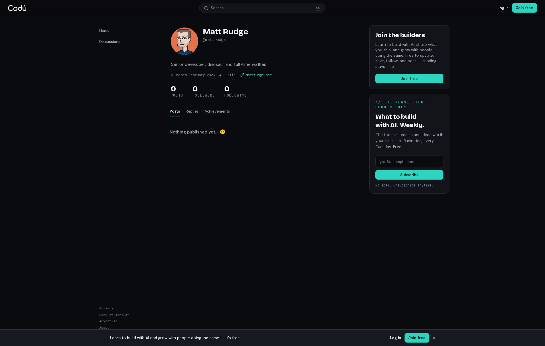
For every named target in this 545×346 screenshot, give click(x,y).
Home (104, 30)
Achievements (217, 111)
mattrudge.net (259, 75)
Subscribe (409, 174)
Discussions (109, 41)
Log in (503, 7)
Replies (192, 111)
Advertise (108, 321)
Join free (524, 7)
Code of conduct (114, 315)
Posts (175, 111)
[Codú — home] (17, 8)
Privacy (106, 308)
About (104, 328)
